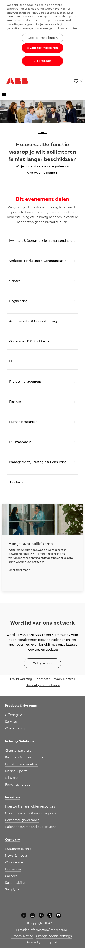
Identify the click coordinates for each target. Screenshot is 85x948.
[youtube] (58, 915)
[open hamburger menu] (4, 94)
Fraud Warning (21, 679)
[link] (21, 706)
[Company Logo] (17, 81)
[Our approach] (23, 915)
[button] (42, 38)
